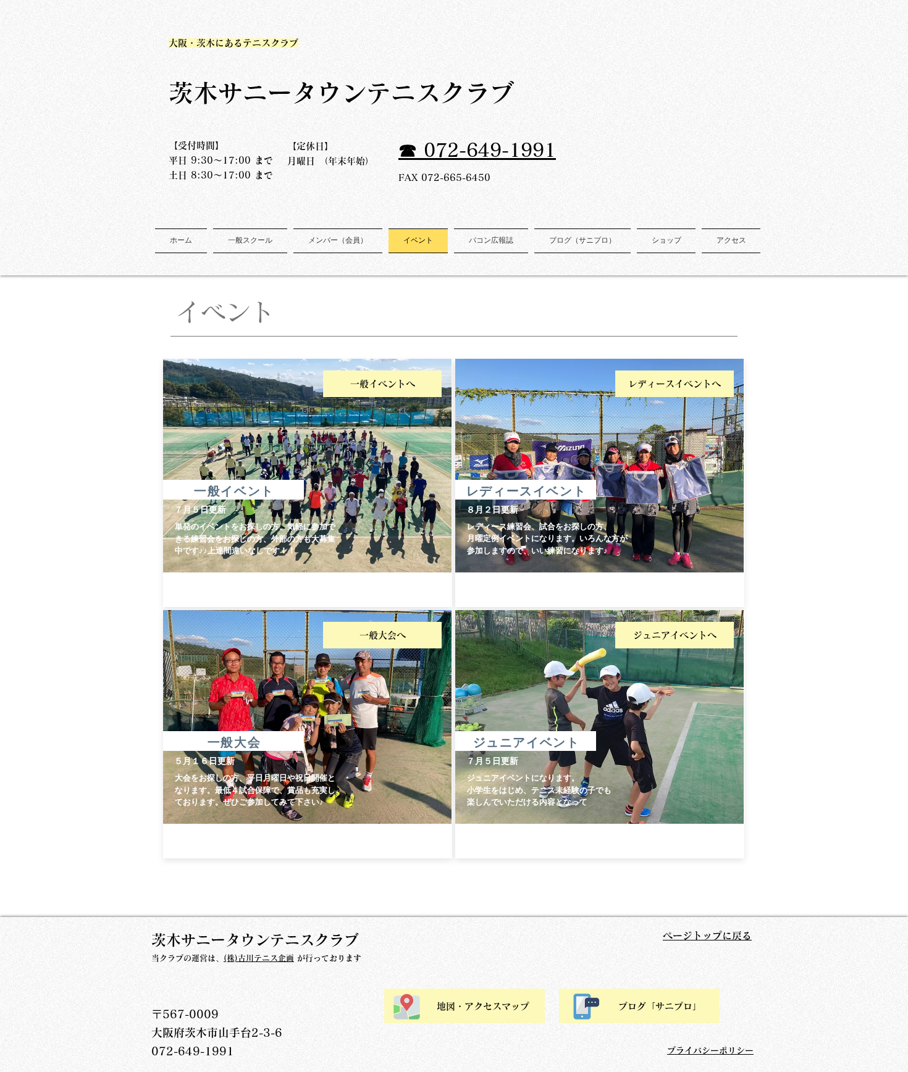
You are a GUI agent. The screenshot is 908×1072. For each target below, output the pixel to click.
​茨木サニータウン (267, 92)
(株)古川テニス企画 (259, 958)
